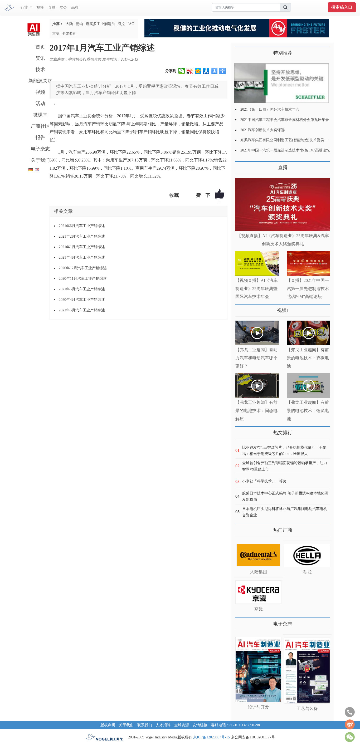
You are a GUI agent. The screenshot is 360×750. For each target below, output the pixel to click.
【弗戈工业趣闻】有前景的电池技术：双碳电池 (308, 357)
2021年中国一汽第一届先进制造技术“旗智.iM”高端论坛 (285, 150)
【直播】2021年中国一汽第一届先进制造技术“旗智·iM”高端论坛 (308, 288)
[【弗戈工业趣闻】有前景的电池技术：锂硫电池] (308, 385)
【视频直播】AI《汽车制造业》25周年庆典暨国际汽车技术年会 (256, 288)
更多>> (240, 166)
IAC (131, 24)
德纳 (79, 24)
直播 (51, 7)
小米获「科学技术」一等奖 (264, 481)
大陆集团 (258, 572)
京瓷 (56, 34)
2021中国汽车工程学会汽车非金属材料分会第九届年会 (284, 120)
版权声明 (107, 725)
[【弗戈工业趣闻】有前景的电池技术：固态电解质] (257, 385)
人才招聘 (163, 725)
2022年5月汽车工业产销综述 (82, 310)
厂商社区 (40, 126)
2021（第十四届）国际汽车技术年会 (269, 109)
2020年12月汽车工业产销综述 (83, 268)
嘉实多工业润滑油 (100, 24)
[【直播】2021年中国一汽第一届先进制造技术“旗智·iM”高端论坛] (308, 263)
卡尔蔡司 (69, 34)
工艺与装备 (307, 708)
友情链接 (200, 725)
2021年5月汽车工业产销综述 (82, 289)
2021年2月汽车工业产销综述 (82, 236)
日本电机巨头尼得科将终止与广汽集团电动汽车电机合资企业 (284, 512)
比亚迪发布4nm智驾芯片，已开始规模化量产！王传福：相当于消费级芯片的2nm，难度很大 (284, 450)
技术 (40, 69)
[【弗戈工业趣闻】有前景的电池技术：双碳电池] (308, 333)
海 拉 (307, 572)
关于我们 (40, 160)
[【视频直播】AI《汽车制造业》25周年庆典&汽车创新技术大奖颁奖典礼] (282, 204)
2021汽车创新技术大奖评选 (262, 130)
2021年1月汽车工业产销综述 (82, 247)
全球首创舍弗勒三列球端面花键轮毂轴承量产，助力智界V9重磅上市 (284, 466)
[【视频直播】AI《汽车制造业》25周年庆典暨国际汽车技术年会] (257, 263)
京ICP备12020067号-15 (211, 737)
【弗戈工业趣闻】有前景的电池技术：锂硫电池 (308, 410)
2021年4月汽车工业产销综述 (82, 257)
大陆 (69, 24)
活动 (40, 103)
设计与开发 (258, 707)
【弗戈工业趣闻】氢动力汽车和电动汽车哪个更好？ (256, 357)
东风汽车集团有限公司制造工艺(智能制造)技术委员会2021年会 (291, 140)
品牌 (75, 7)
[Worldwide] (36, 169)
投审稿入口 (341, 7)
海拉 (121, 24)
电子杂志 (40, 148)
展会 (63, 7)
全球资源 (181, 725)
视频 (40, 7)
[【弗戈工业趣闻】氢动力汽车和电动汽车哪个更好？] (257, 333)
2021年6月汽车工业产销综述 (82, 226)
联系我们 (144, 725)
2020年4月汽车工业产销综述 (82, 300)
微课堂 (40, 114)
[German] (29, 169)
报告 (40, 137)
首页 (40, 47)
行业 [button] (25, 7)
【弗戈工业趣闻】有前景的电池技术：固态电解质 (256, 410)
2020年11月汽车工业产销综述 (83, 279)
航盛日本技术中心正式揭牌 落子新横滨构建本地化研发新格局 (285, 496)
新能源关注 (40, 81)
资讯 (40, 58)
